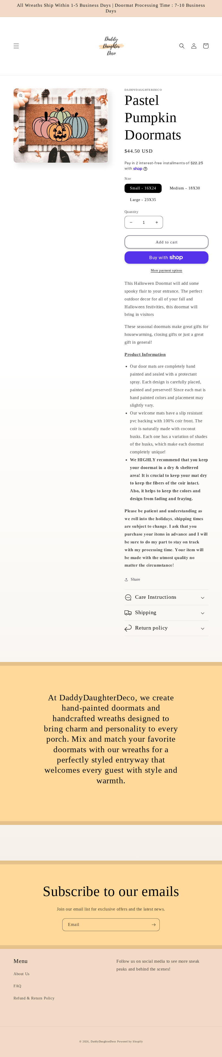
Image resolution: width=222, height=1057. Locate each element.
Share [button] (135, 579)
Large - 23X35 (143, 200)
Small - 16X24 (143, 188)
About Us (22, 974)
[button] (16, 46)
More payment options (166, 270)
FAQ (17, 986)
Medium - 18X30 (185, 188)
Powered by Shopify (130, 1041)
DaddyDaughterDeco (103, 1041)
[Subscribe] (153, 924)
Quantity (131, 212)
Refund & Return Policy (34, 998)
